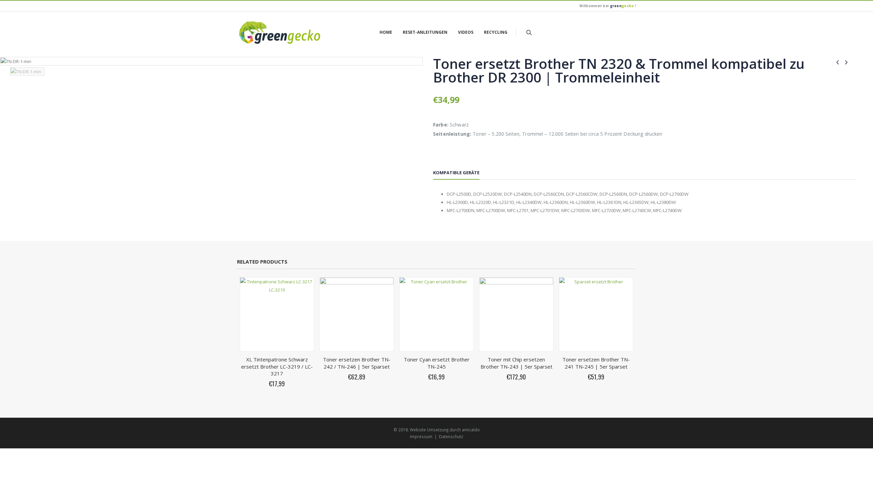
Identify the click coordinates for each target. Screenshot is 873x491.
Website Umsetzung (429, 429)
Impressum (421, 436)
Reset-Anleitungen (425, 32)
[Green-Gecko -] (279, 32)
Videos (465, 32)
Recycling (495, 32)
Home (386, 32)
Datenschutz (451, 436)
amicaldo (471, 429)
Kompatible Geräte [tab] (456, 172)
